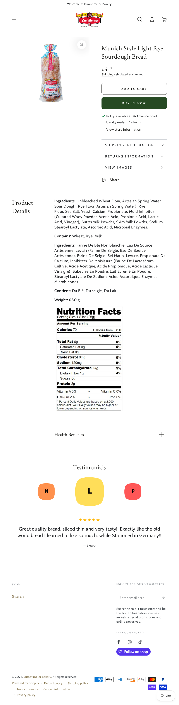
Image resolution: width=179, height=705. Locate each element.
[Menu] (15, 19)
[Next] (162, 491)
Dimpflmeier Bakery (37, 676)
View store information (123, 129)
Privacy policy (26, 695)
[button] (139, 19)
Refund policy (53, 683)
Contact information (56, 689)
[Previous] (17, 491)
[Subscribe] (164, 597)
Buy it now (134, 103)
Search (18, 596)
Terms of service (28, 689)
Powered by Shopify (25, 683)
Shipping (108, 74)
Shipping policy (77, 683)
